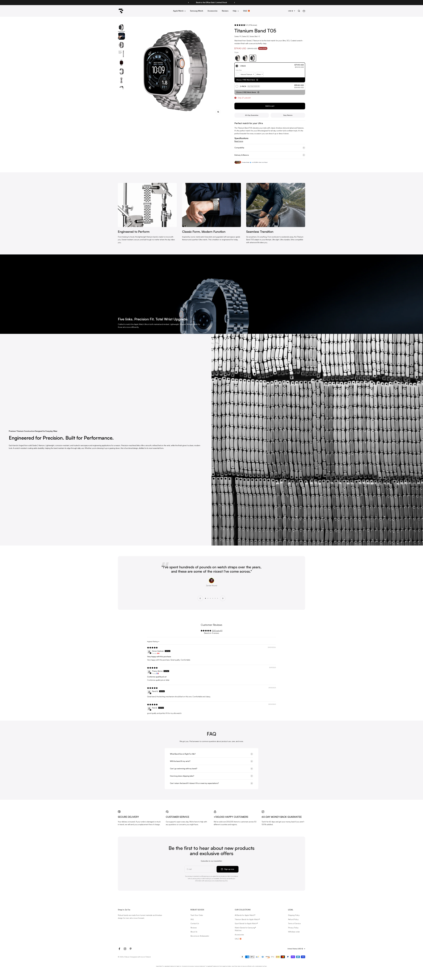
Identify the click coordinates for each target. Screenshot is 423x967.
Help (234, 11)
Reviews (225, 11)
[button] (239, 25)
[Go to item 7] (121, 80)
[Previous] (188, 2)
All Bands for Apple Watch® (245, 915)
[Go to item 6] (121, 72)
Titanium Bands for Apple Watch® (247, 919)
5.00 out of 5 (217, 631)
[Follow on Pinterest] (130, 948)
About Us (193, 932)
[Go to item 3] (121, 45)
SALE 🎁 (246, 11)
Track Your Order (196, 915)
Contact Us (194, 923)
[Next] (234, 2)
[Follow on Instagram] (124, 948)
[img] (152, 648)
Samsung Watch (196, 11)
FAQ (192, 919)
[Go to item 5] (121, 63)
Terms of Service (294, 923)
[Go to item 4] (121, 54)
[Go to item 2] (121, 36)
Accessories (212, 11)
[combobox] (245, 74)
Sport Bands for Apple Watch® (246, 923)
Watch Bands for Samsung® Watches (245, 929)
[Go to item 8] (121, 89)
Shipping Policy (294, 915)
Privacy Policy (293, 928)
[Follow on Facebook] (119, 948)
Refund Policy (293, 919)
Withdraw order (294, 932)
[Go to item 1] (121, 28)
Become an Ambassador (199, 936)
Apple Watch (178, 11)
